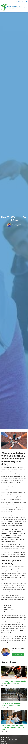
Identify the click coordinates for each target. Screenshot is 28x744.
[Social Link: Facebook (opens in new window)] (24, 1)
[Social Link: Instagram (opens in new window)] (26, 1)
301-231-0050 (19, 1)
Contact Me (18, 655)
